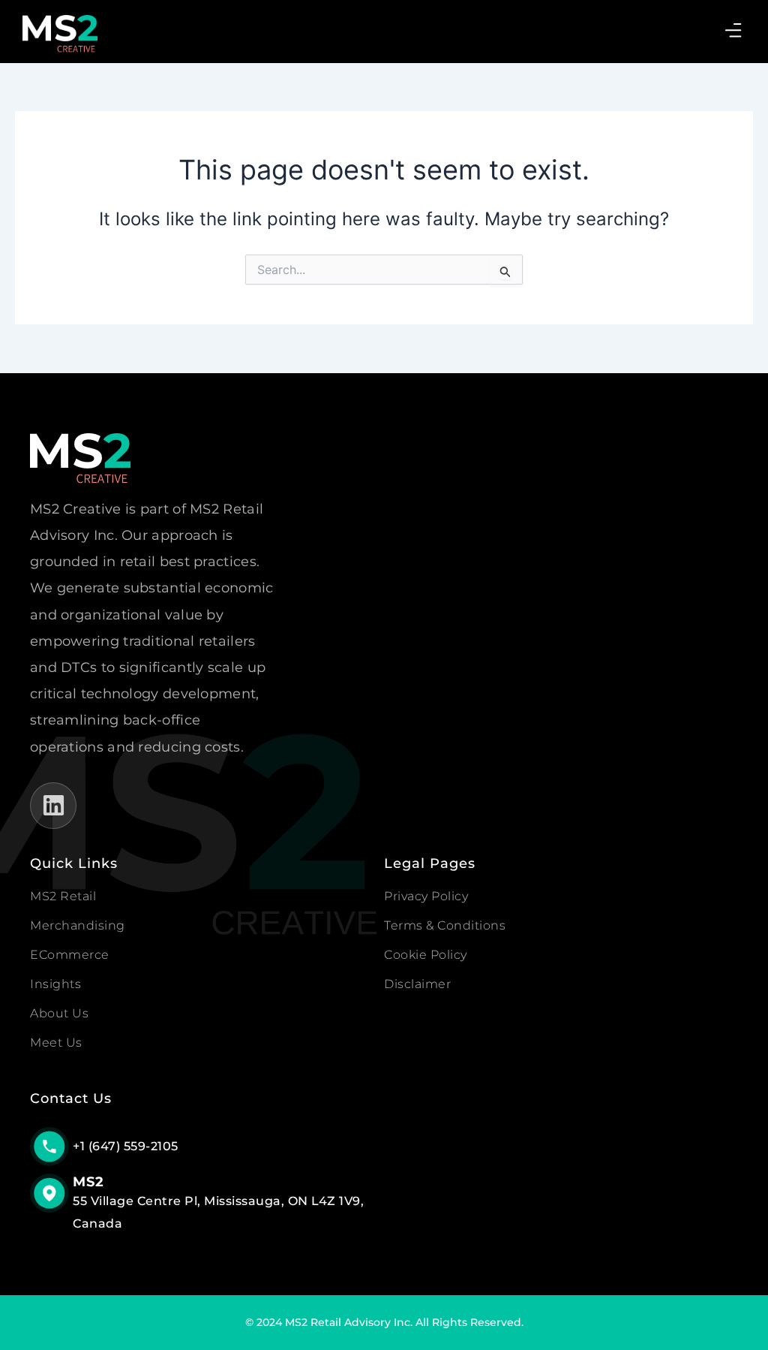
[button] (733, 31)
